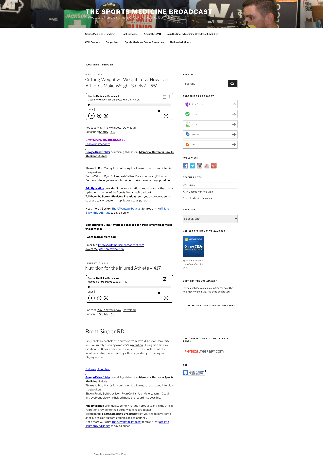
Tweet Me (91, 249)
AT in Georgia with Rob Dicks (198, 191)
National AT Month (180, 42)
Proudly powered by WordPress (111, 454)
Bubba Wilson (94, 176)
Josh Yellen (127, 176)
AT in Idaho (189, 185)
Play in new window (109, 127)
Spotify (103, 131)
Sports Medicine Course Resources (144, 42)
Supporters (112, 42)
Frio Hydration (94, 405)
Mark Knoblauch (145, 176)
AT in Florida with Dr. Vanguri (198, 198)
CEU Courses (92, 42)
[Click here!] (85, 148)
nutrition (137, 345)
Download (129, 127)
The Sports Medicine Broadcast (149, 11)
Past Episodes (129, 33)
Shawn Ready (93, 393)
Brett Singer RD (104, 331)
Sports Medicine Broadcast (100, 33)
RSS (112, 131)
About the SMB (152, 33)
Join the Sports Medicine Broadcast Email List (192, 33)
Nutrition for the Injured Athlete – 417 (123, 268)
